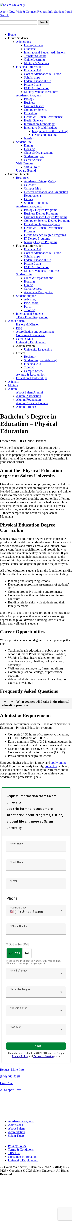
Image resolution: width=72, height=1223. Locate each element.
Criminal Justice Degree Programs (45, 217)
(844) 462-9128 (10, 1076)
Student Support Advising (40, 360)
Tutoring (29, 310)
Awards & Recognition (38, 292)
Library (28, 199)
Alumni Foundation (28, 399)
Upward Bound (26, 170)
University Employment (31, 342)
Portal (27, 306)
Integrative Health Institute (40, 127)
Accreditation (16, 1132)
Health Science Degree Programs (45, 235)
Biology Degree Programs (40, 210)
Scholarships (32, 77)
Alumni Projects (26, 406)
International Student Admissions (45, 52)
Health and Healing (44, 134)
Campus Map (32, 188)
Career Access (33, 159)
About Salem (16, 321)
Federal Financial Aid (37, 81)
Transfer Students (35, 56)
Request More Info (12, 1069)
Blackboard (31, 303)
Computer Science (35, 109)
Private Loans (32, 84)
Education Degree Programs (42, 224)
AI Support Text (10, 1090)
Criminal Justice (34, 106)
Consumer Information (30, 335)
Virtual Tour (31, 167)
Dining (28, 145)
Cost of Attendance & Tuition (42, 74)
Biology (29, 99)
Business (29, 102)
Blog (19, 328)
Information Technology (39, 124)
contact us (51, 766)
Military (13, 385)
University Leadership (38, 349)
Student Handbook (36, 202)
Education (30, 113)
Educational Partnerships (31, 378)
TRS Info (14, 1153)
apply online (58, 762)
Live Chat (6, 1083)
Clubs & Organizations (38, 152)
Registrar (29, 356)
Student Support (34, 156)
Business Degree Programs (41, 213)
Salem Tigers (16, 1135)
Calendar (29, 185)
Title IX (29, 367)
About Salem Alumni (29, 392)
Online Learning (34, 59)
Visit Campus (24, 163)
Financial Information (29, 66)
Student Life (24, 142)
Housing (29, 149)
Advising (30, 299)
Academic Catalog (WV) (40, 181)
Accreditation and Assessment (35, 331)
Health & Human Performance (43, 117)
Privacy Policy (17, 1146)
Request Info (45, 11)
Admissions (23, 41)
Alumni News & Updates (32, 403)
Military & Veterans (36, 63)
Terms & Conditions (21, 1149)
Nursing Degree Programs (40, 242)
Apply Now (7, 11)
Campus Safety (33, 371)
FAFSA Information (36, 88)
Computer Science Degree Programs (47, 220)
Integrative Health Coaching (50, 131)
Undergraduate (33, 45)
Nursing (29, 138)
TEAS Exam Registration (32, 317)
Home (12, 34)
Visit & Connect (26, 11)
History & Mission (27, 324)
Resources (22, 177)
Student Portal (63, 11)
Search (4, 15)
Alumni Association (28, 396)
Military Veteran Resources (41, 91)
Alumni (13, 389)
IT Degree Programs (37, 238)
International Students (29, 313)
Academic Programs (29, 95)
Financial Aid (32, 70)
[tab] (36, 703)
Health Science (33, 120)
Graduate (30, 49)
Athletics (13, 381)
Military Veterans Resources (41, 270)
